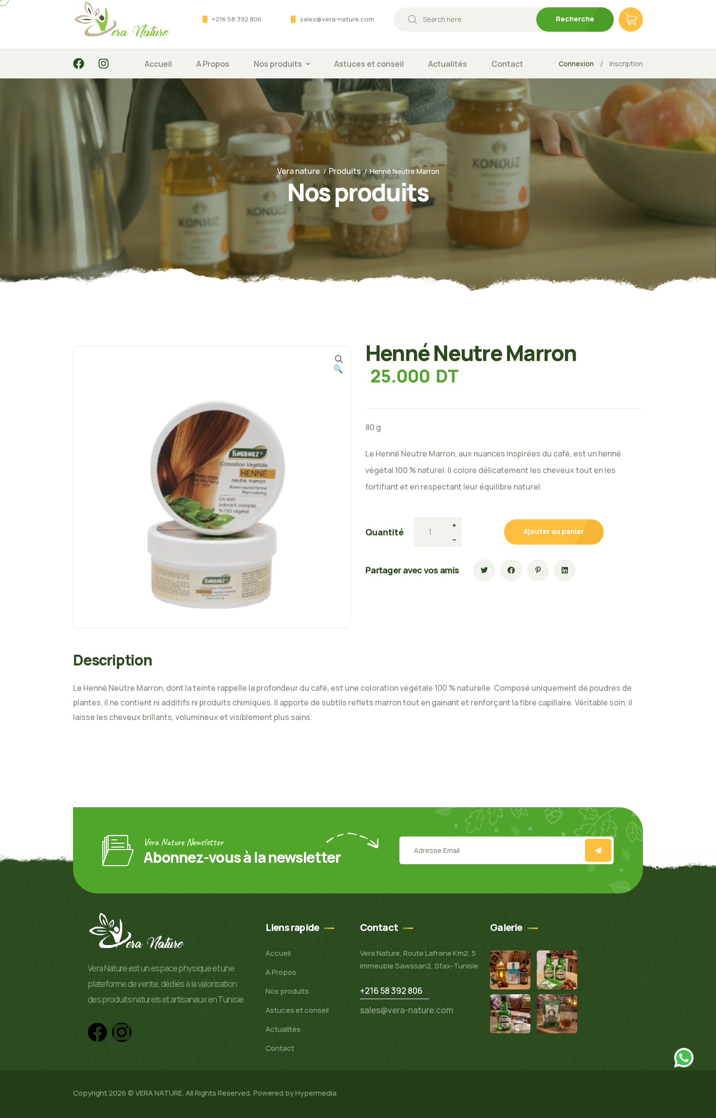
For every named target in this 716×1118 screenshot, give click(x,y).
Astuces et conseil (369, 63)
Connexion (576, 63)
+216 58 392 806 (237, 19)
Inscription (626, 63)
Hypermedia (316, 1093)
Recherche (575, 18)
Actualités (447, 63)
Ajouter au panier (554, 531)
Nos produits (278, 63)
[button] (338, 368)
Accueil (158, 63)
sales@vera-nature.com (337, 19)
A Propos (212, 63)
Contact (507, 63)
